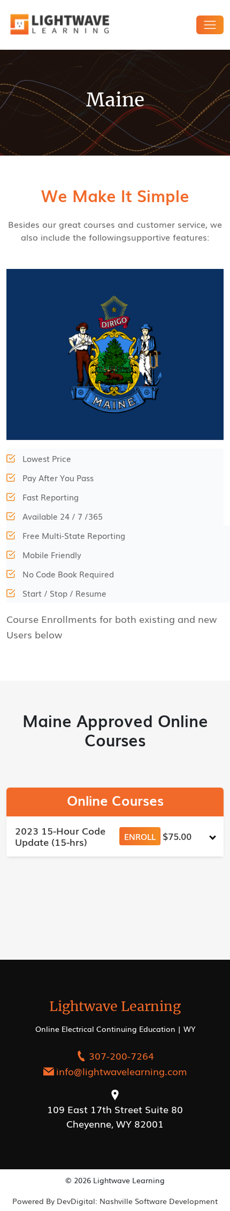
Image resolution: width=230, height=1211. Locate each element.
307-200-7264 (121, 1055)
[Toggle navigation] (210, 25)
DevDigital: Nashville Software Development (137, 1200)
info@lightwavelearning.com (121, 1071)
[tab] (115, 836)
